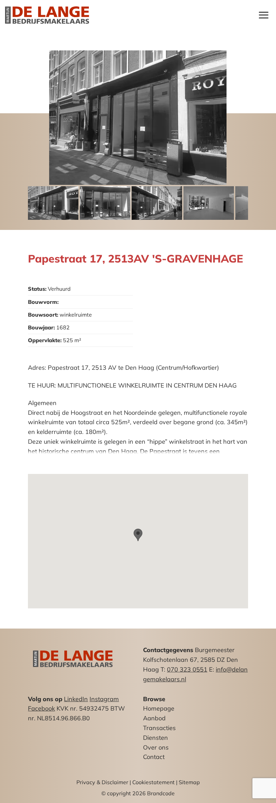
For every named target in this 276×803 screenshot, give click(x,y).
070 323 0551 (187, 669)
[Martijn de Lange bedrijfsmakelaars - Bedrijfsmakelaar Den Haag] (47, 15)
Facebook (41, 708)
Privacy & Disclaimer (102, 782)
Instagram (104, 699)
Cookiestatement (153, 782)
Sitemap (189, 782)
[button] (263, 15)
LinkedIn (76, 699)
